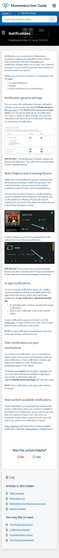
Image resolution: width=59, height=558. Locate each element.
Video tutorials (17, 493)
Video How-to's (17, 498)
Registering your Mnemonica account (28, 503)
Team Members (12, 426)
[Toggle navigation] (54, 5)
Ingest (43, 429)
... (15, 13)
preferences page (12, 365)
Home (5, 13)
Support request (18, 508)
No (22, 457)
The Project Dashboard (21, 524)
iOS (35, 371)
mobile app (10, 322)
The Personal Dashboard (22, 540)
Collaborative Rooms (20, 529)
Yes (38, 457)
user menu (12, 110)
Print (12, 477)
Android (43, 371)
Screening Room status (21, 534)
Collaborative (31, 429)
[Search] (52, 19)
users (10, 79)
